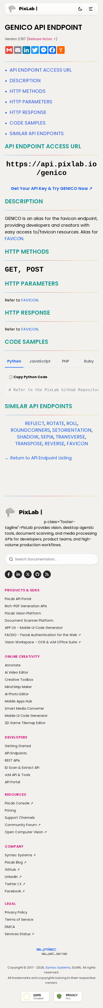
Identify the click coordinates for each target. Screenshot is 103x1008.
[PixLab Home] (23, 9)
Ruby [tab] (89, 361)
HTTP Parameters (31, 101)
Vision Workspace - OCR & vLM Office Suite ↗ (43, 642)
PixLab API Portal (18, 598)
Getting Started (18, 746)
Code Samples (28, 122)
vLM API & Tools (17, 774)
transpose (28, 443)
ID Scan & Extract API (22, 767)
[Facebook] (8, 574)
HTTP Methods (28, 91)
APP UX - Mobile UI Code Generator (34, 627)
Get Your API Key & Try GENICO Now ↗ (51, 188)
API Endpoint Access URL (41, 70)
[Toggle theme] (80, 9)
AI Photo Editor (17, 694)
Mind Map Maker (18, 686)
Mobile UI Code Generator (26, 715)
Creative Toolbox (19, 679)
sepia (47, 436)
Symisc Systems (58, 967)
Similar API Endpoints (37, 133)
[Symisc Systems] (51, 952)
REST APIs (12, 760)
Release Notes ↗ (42, 39)
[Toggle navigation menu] (90, 9)
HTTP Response (28, 112)
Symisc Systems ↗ (20, 855)
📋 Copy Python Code (28, 377)
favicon (14, 239)
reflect (34, 423)
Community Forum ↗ (23, 824)
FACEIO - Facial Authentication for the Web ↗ (43, 634)
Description (25, 80)
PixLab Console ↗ (19, 803)
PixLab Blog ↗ (16, 862)
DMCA (10, 926)
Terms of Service (19, 919)
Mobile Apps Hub (18, 701)
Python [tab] (14, 361)
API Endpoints (16, 753)
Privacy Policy (16, 912)
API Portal (12, 782)
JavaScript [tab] (40, 361)
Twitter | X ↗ (15, 884)
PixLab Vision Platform (23, 613)
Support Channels (20, 817)
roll (71, 423)
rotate (55, 423)
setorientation (72, 430)
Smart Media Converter (24, 708)
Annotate (13, 665)
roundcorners (30, 430)
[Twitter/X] (28, 574)
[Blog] (47, 574)
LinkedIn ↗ (13, 876)
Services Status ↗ (19, 934)
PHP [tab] (65, 361)
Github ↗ (12, 869)
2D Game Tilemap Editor (25, 722)
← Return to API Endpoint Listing (38, 458)
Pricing (10, 810)
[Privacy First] (67, 997)
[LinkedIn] (18, 574)
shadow (28, 436)
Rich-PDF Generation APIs (26, 606)
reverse (54, 443)
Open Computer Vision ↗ (26, 832)
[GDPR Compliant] (35, 997)
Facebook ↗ (15, 891)
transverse (70, 436)
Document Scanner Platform (29, 620)
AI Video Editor (16, 672)
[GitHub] (37, 574)
